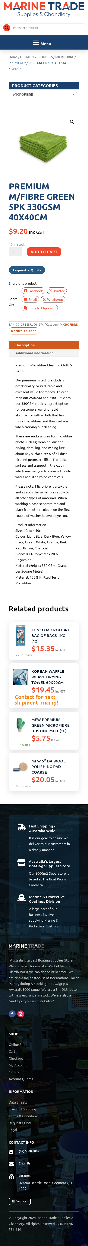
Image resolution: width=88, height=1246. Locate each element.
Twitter (59, 291)
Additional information (34, 353)
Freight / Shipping (22, 1109)
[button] (72, 122)
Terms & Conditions (23, 1116)
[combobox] (44, 94)
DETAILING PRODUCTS (36, 57)
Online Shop (18, 1044)
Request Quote (20, 1122)
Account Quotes (21, 1079)
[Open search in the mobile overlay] (44, 28)
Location (25, 1175)
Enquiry (21, 1201)
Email (32, 299)
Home (13, 57)
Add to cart (44, 251)
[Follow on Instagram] (20, 1013)
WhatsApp (55, 299)
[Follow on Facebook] (12, 1013)
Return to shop (24, 331)
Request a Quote (27, 270)
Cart (12, 1051)
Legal (13, 1129)
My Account (18, 1065)
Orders (14, 1072)
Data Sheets (18, 1102)
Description (25, 345)
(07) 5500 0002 (29, 1151)
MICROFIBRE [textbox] (43, 94)
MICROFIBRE (64, 57)
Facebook (35, 291)
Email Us (24, 1163)
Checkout (16, 1058)
